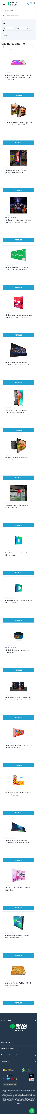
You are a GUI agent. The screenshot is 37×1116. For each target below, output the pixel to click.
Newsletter (5, 1061)
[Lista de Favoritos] (31, 3)
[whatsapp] (31, 1110)
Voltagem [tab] (16, 46)
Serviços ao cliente (7, 1049)
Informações (5, 1042)
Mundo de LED (6, 1021)
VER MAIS (18, 95)
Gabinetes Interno (12, 16)
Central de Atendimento (9, 1055)
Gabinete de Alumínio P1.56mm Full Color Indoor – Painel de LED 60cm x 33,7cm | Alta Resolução (18, 77)
